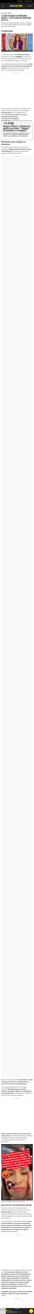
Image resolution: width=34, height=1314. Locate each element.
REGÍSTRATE (29, 1)
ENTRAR (20, 1)
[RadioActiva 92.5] (16, 6)
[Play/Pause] (31, 1311)
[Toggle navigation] (3, 6)
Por (7, 31)
